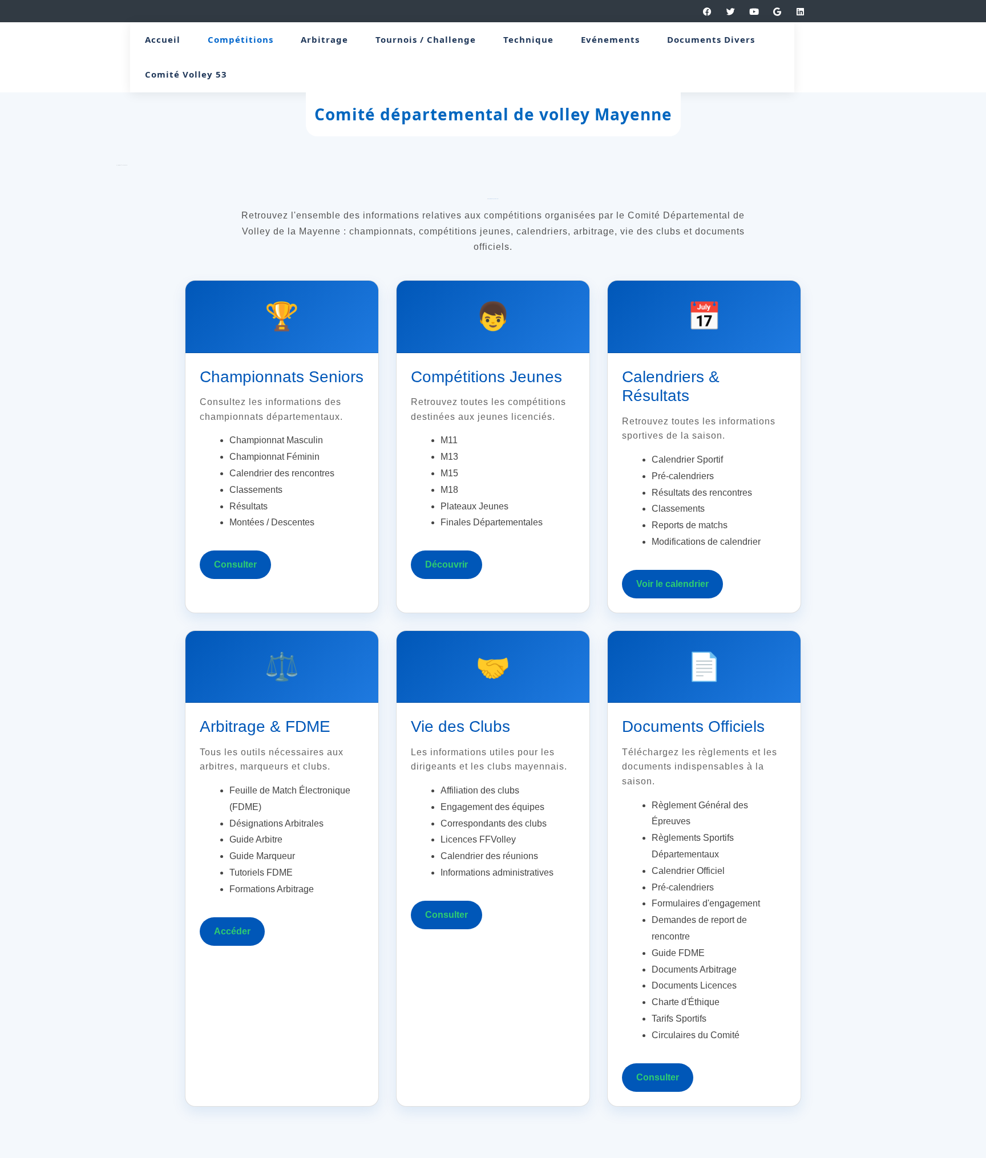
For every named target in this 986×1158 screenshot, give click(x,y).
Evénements (610, 39)
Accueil (162, 39)
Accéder (232, 931)
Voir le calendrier (672, 584)
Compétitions (240, 39)
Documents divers (711, 39)
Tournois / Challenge (425, 39)
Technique (528, 39)
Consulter (235, 564)
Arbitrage (324, 39)
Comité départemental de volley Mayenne (493, 114)
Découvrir (446, 564)
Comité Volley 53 (186, 74)
